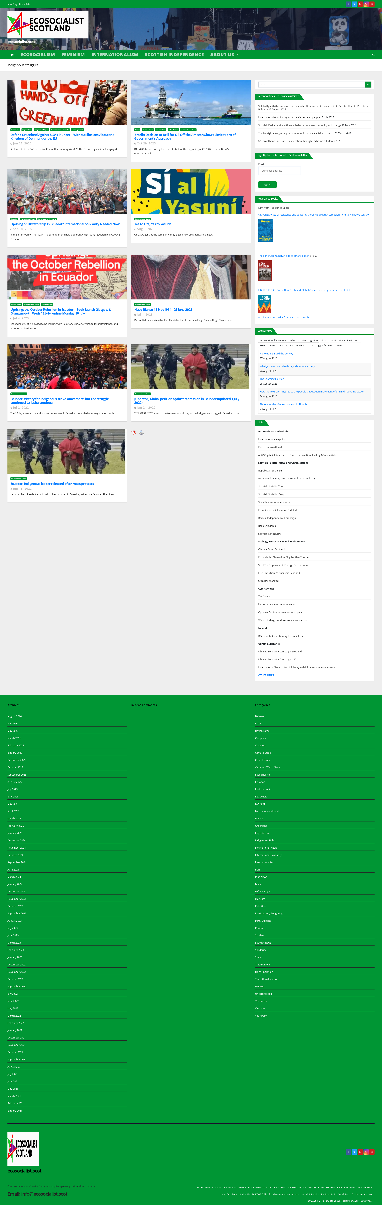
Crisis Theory (262, 760)
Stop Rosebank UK (268, 581)
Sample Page (344, 1194)
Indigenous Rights (41, 130)
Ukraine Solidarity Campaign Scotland (280, 651)
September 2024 (16, 862)
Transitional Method (266, 979)
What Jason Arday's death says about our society (287, 366)
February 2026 (15, 745)
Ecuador (14, 219)
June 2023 (13, 935)
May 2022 (12, 1008)
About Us (222, 54)
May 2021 (12, 1088)
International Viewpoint (271, 439)
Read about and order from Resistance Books (283, 317)
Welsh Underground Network (282, 620)
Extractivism (173, 130)
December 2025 (16, 760)
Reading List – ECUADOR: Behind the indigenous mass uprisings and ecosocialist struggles (278, 1194)
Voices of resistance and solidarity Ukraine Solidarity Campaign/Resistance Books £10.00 (319, 214)
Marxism (260, 898)
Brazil (137, 130)
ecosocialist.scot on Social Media (301, 1187)
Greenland (15, 130)
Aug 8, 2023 (145, 229)
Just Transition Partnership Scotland (279, 573)
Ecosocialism (38, 54)
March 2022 (14, 1015)
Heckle (262, 478)
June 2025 (13, 796)
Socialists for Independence (274, 502)
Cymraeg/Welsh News (267, 767)
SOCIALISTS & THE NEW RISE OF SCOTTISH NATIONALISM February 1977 (340, 1200)
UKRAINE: (263, 214)
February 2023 (15, 950)
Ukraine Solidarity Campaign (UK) (277, 659)
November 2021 (16, 1045)
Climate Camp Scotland (271, 549)
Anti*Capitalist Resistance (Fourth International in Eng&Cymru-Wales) (298, 455)
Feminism (73, 54)
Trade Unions (263, 964)
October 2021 (15, 1052)
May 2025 (12, 804)
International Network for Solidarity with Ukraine (296, 667)
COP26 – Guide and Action (259, 1187)
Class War (261, 745)
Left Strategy (262, 891)
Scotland (260, 935)
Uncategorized (77, 130)
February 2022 (15, 1023)
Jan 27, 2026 (22, 143)
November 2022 (16, 972)
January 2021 (14, 1110)
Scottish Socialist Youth (271, 486)
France (259, 818)
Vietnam (260, 1008)
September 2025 (16, 774)
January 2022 (14, 1030)
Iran (257, 869)
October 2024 (15, 855)
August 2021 (14, 1066)
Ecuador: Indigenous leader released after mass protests (52, 483)
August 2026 (14, 716)
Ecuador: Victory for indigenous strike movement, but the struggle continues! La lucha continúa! (59, 400)
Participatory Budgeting (269, 913)
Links (222, 1194)
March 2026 (14, 738)
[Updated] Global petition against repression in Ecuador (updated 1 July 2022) (186, 400)
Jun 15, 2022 (22, 489)
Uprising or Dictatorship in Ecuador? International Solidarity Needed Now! (65, 224)
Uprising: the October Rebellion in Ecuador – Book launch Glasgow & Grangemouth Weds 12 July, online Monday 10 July (60, 311)
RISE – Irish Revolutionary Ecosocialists (280, 636)
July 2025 (12, 789)
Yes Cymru (264, 596)
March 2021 (14, 1096)
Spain (258, 957)
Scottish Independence (174, 54)
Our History (232, 1194)
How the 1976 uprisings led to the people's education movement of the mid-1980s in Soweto (312, 391)
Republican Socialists (270, 470)
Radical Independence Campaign (277, 518)
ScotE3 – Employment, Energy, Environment (283, 565)
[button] (373, 54)
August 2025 (14, 782)
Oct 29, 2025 (146, 143)
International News (188, 130)
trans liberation (264, 972)
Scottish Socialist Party (272, 494)
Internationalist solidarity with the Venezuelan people (289, 117)
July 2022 (12, 993)
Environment (262, 789)
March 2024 (14, 877)
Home (200, 1187)
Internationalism (114, 54)
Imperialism (26, 130)
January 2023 (14, 957)
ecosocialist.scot (21, 41)
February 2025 (15, 825)
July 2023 (12, 928)
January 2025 (14, 833)
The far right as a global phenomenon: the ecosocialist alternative (296, 133)
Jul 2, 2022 (21, 407)
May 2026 (12, 730)
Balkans (259, 716)
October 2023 (15, 906)
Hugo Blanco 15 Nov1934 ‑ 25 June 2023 (163, 309)
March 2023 (14, 942)
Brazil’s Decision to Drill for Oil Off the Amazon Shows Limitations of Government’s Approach (185, 136)
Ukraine (259, 986)
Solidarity (260, 950)
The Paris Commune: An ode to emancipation (284, 255)
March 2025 (14, 818)
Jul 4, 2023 (21, 318)
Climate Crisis (148, 130)
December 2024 (16, 840)
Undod (277, 604)
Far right (260, 804)
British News (16, 304)
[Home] (12, 54)
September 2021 (16, 1059)
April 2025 (13, 811)
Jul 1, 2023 (145, 314)
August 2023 (14, 920)
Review (259, 928)
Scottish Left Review (269, 533)
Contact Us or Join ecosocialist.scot (230, 1187)
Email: (261, 164)
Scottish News (47, 304)
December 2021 (16, 1037)
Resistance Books (328, 1194)
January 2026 (14, 752)
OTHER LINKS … (267, 675)
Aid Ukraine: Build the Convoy (276, 353)
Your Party (261, 1015)
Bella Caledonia (267, 526)
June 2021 (13, 1081)
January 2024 (14, 884)
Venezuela (261, 1001)
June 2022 (13, 1001)
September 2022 (16, 986)
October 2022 (15, 979)
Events (321, 1187)
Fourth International (270, 447)
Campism (260, 738)
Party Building (263, 920)
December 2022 (16, 964)
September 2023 (16, 913)
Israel (258, 884)
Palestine (260, 906)
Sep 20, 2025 (22, 229)
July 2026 (12, 723)
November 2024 (16, 847)
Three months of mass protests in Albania (283, 404)
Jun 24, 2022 (146, 407)
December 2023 (16, 891)
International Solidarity (60, 130)
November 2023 (16, 898)
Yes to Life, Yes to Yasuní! (152, 224)
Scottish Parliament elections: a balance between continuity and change (299, 125)
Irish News (261, 877)
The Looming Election (272, 379)
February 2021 (15, 1103)
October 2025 (15, 767)
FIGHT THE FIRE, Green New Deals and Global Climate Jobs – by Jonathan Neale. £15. (305, 290)
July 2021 (12, 1074)
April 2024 (13, 869)
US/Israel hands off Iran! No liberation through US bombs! (291, 141)
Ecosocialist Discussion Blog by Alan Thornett (284, 557)
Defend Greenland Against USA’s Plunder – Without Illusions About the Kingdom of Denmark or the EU (62, 136)
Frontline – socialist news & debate (278, 510)
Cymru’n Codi (280, 612)
